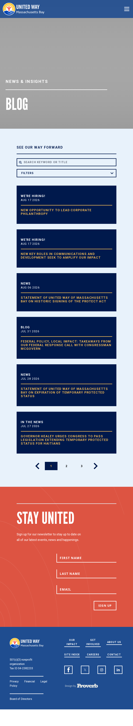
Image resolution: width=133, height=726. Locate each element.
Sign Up (105, 606)
